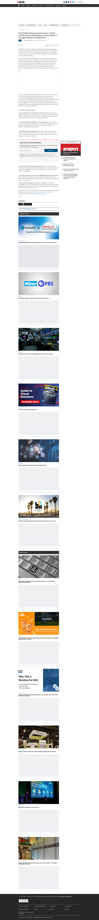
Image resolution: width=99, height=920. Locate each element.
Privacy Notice (23, 155)
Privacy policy (53, 906)
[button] (79, 2)
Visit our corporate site (66, 896)
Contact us (52, 909)
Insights (28, 5)
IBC (40, 25)
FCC (45, 25)
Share (22, 45)
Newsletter (56, 45)
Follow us (49, 45)
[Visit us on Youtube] (70, 2)
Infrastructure (21, 29)
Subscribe (58, 5)
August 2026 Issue (31, 25)
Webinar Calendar (54, 25)
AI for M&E (64, 25)
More (64, 5)
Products (35, 5)
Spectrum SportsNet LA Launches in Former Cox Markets (69, 159)
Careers (36, 909)
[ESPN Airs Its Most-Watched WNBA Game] (71, 150)
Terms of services (35, 154)
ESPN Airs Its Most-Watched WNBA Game (70, 153)
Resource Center (49, 5)
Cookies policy (68, 906)
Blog (20, 40)
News (22, 5)
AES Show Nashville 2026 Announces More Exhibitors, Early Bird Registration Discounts (70, 176)
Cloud (27, 29)
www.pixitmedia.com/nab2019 (39, 192)
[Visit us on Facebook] (64, 2)
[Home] (18, 5)
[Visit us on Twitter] (66, 2)
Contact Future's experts (39, 906)
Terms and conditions (24, 906)
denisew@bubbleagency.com (30, 40)
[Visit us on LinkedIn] (68, 2)
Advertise (67, 909)
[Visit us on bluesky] (73, 2)
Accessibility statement (24, 909)
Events (41, 5)
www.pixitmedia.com (41, 193)
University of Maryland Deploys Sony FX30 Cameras (71, 170)
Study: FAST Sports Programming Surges (68, 165)
